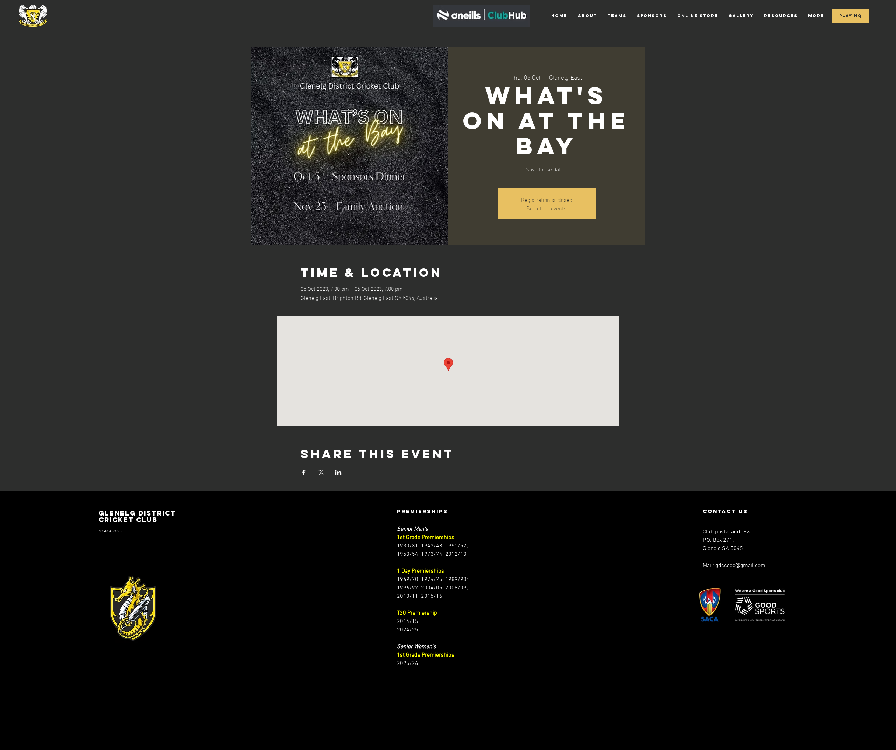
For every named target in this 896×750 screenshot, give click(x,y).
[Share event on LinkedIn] (338, 472)
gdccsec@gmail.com (740, 565)
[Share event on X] (321, 472)
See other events (546, 208)
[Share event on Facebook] (304, 472)
